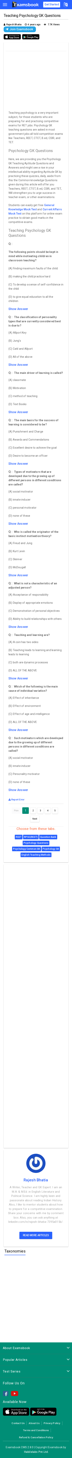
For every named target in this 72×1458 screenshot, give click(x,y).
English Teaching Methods (36, 855)
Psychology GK (51, 849)
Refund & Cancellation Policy (36, 1437)
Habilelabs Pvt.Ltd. (36, 1451)
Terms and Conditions (36, 1430)
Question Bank (48, 837)
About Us (34, 1423)
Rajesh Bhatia (36, 1180)
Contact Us (18, 1423)
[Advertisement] (36, 80)
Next (34, 818)
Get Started (52, 4)
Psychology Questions (36, 843)
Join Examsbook (21, 29)
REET (19, 837)
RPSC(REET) (31, 837)
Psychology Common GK (26, 849)
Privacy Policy (52, 1423)
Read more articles (36, 1235)
